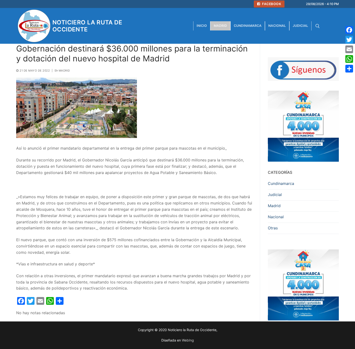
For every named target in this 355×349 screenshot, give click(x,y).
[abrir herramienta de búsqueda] (317, 26)
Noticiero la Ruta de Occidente (87, 26)
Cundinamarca (281, 183)
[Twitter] (349, 39)
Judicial (275, 194)
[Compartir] (349, 68)
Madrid (64, 70)
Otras (273, 227)
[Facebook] (349, 30)
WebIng (188, 340)
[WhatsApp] (349, 59)
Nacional (276, 216)
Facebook (271, 4)
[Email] (349, 49)
